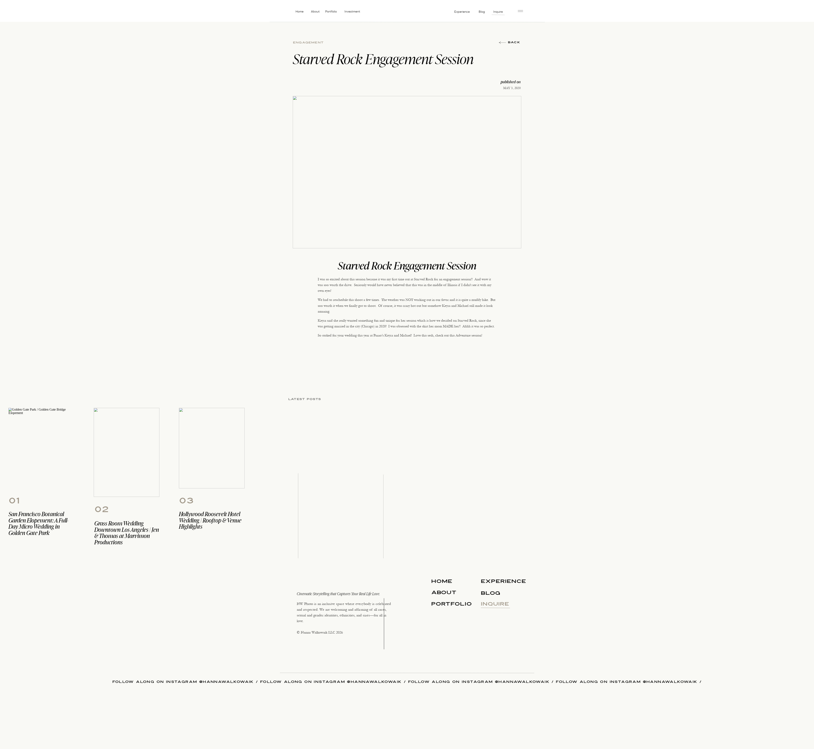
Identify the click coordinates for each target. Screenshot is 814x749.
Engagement (308, 42)
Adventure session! (469, 335)
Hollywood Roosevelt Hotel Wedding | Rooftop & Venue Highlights (210, 520)
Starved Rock (423, 279)
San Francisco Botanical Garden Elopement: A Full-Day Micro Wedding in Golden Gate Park (38, 523)
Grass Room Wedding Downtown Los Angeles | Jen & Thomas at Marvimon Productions (126, 532)
